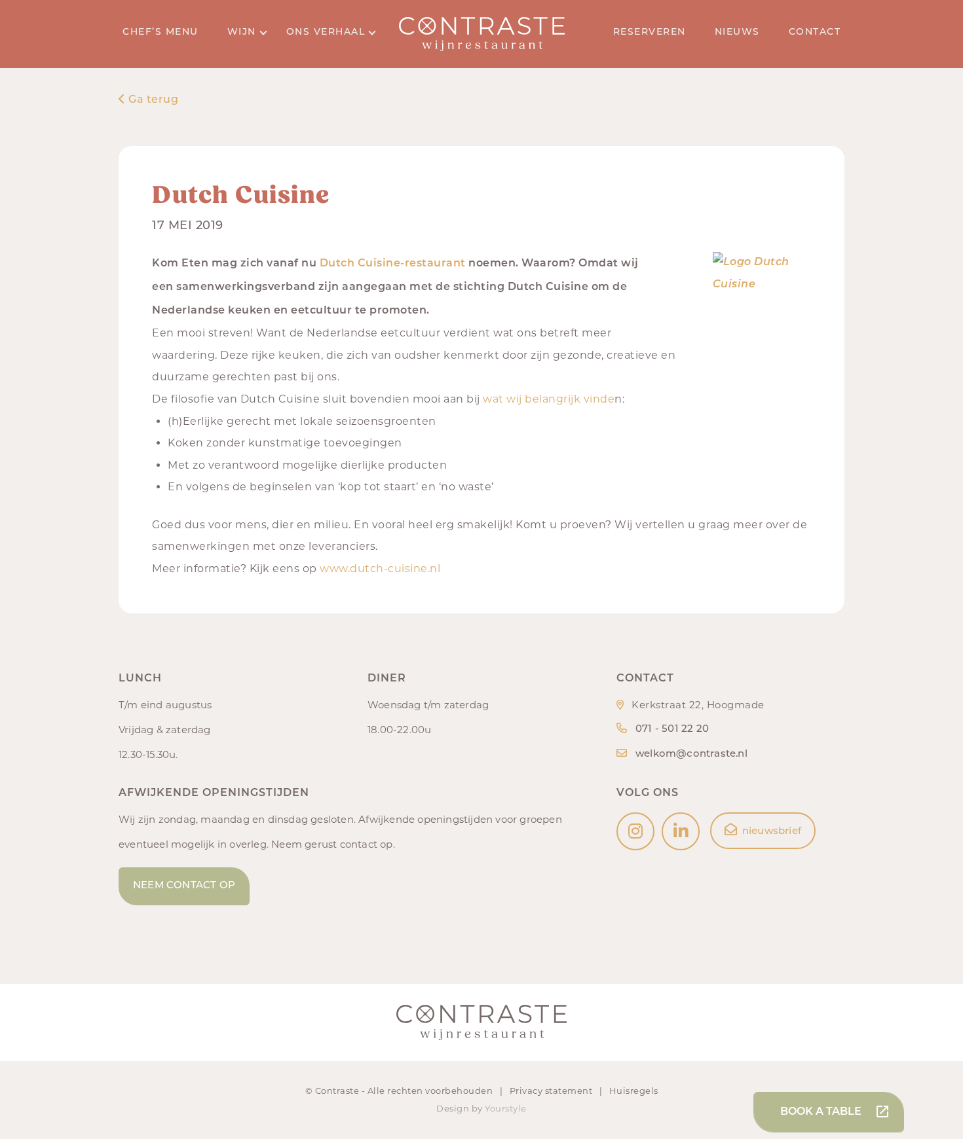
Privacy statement (552, 1090)
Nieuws (737, 32)
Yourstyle (506, 1108)
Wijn (241, 32)
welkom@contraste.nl (691, 754)
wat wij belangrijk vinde (548, 399)
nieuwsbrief (771, 832)
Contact (815, 32)
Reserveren (649, 32)
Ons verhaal (326, 32)
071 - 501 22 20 (672, 729)
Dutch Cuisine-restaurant (393, 264)
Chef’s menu (160, 32)
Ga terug (152, 100)
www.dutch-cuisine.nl (380, 568)
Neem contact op (184, 886)
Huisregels (633, 1090)
